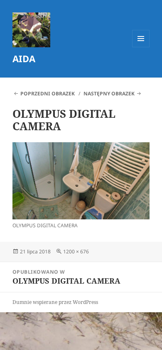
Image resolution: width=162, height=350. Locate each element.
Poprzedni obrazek (47, 93)
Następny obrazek (109, 93)
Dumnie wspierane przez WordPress (55, 302)
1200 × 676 (76, 251)
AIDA (23, 58)
